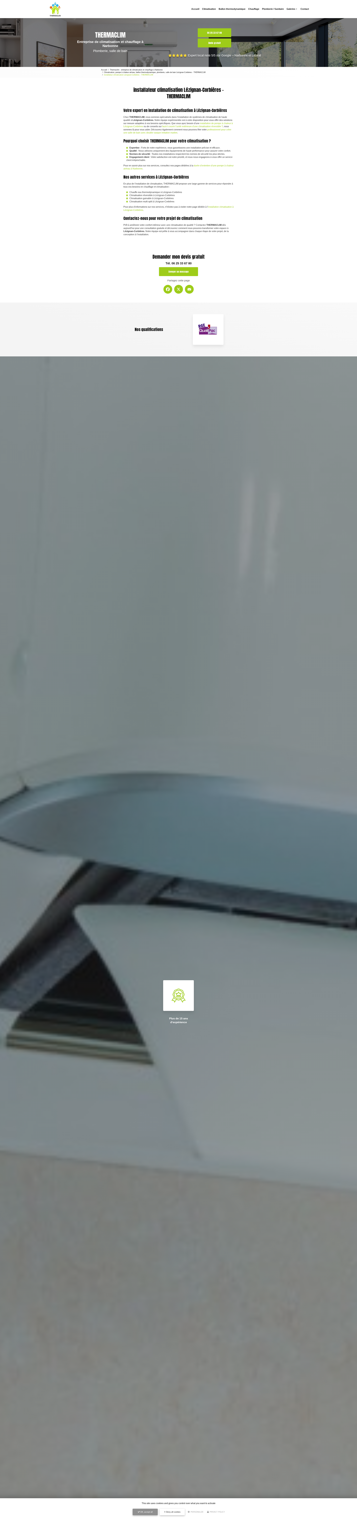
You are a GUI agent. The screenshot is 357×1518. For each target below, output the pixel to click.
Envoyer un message (178, 271)
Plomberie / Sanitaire (273, 9)
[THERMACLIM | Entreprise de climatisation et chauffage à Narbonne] (55, 9)
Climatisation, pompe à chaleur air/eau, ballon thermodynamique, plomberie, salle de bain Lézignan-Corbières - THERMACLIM (155, 72)
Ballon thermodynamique (232, 9)
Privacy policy (217, 1512)
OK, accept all (146, 1512)
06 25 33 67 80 (214, 32)
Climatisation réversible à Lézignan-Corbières (152, 195)
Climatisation (209, 9)
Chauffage (253, 9)
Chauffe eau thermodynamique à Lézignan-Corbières (155, 192)
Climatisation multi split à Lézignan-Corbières (151, 201)
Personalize (196, 1512)
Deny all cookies (173, 1512)
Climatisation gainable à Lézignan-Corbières (151, 198)
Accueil (195, 9)
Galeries (291, 9)
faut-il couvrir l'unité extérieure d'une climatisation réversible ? (192, 126)
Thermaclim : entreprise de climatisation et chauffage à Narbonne (136, 70)
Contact (305, 9)
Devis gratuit (214, 43)
